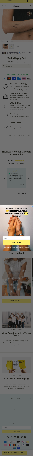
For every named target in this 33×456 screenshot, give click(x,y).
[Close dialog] (31, 206)
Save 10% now (16, 243)
